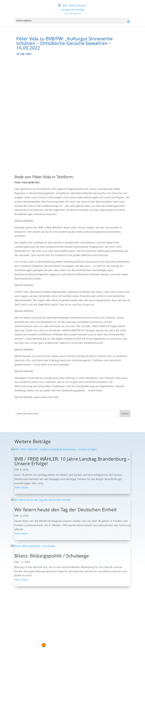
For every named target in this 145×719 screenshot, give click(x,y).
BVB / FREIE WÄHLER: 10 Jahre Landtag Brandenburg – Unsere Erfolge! (72, 461)
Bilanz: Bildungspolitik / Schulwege (51, 556)
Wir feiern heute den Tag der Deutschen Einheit (65, 509)
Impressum (33, 626)
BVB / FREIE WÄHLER (83, 620)
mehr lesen (21, 487)
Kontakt (19, 626)
